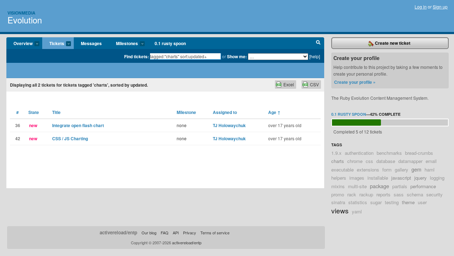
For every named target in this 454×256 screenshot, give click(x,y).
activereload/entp (118, 232)
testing (392, 202)
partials (399, 186)
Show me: (237, 56)
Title (56, 112)
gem (416, 169)
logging (437, 177)
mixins (338, 186)
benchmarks (389, 152)
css (369, 161)
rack (351, 194)
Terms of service (214, 232)
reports (383, 194)
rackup (366, 194)
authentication (359, 152)
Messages (91, 43)
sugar (376, 202)
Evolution (24, 19)
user (422, 202)
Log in (421, 7)
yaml (357, 211)
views (340, 210)
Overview (19, 43)
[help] (314, 56)
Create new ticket (392, 43)
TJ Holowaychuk (229, 125)
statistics (357, 202)
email (431, 161)
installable (377, 177)
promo (337, 194)
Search (318, 43)
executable (342, 169)
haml (429, 169)
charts (337, 161)
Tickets (53, 43)
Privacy (189, 232)
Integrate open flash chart (78, 125)
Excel (288, 84)
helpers (338, 177)
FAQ (164, 232)
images (356, 177)
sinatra (338, 202)
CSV (314, 84)
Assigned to (225, 112)
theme (408, 202)
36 (17, 125)
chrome (354, 161)
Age (274, 112)
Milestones (123, 43)
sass (399, 194)
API (176, 232)
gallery (401, 169)
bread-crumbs (419, 152)
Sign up (440, 7)
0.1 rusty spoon (170, 43)
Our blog (149, 232)
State (33, 112)
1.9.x (336, 152)
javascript (401, 177)
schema (415, 194)
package (379, 186)
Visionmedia (21, 13)
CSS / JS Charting (70, 138)
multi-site (357, 186)
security (434, 194)
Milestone (186, 112)
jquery (420, 177)
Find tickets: (136, 56)
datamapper (410, 161)
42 (17, 138)
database (385, 161)
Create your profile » (355, 82)
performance (423, 186)
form (387, 169)
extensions (368, 169)
